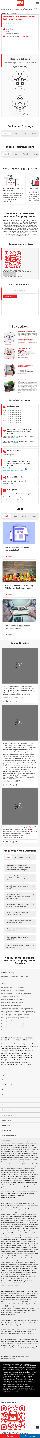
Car (15, 516)
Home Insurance (7, 1110)
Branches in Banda (16, 1055)
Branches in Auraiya (15, 1048)
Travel (24, 516)
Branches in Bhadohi (13, 1060)
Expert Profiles (6, 1120)
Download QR (10, 274)
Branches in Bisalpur (13, 1062)
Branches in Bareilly (16, 1058)
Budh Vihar (4, 976)
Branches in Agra (6, 1044)
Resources (5, 1080)
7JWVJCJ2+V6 (8, 468)
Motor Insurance (7, 1090)
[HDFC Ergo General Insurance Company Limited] (20, 3)
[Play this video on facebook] (20, 666)
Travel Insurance (7, 1105)
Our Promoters (6, 1130)
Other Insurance (7, 1115)
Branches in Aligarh (20, 1044)
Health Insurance (7, 1095)
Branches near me (7, 9)
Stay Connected (7, 1085)
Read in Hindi (6, 1125)
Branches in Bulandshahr (16, 1064)
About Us (5, 1070)
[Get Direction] (26, 470)
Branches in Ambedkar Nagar (18, 1046)
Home (34, 516)
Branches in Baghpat (16, 1051)
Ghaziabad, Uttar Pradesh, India (13, 470)
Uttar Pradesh (19, 9)
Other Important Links (9, 1135)
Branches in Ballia (14, 1053)
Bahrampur (14, 976)
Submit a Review (8, 26)
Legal (3, 1075)
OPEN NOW (25, 37)
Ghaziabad (28, 9)
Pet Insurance (6, 1100)
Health (6, 516)
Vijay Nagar (24, 976)
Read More (8, 556)
